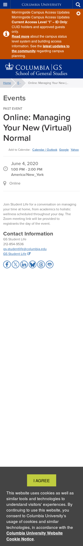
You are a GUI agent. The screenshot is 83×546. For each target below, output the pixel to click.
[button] (78, 13)
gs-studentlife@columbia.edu (25, 248)
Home (7, 83)
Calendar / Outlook (44, 150)
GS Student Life (14, 253)
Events (21, 83)
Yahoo (75, 150)
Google (64, 150)
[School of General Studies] (41, 68)
